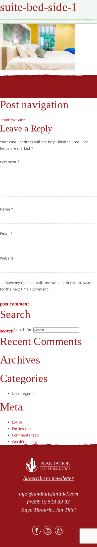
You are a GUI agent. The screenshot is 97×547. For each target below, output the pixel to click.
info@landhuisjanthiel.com (48, 494)
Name (6, 209)
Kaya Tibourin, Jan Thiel (48, 510)
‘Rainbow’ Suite (13, 120)
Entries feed (22, 428)
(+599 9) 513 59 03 (48, 502)
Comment (10, 162)
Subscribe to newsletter (48, 478)
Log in (17, 422)
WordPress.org (24, 441)
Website (7, 258)
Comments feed (25, 435)
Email (6, 233)
